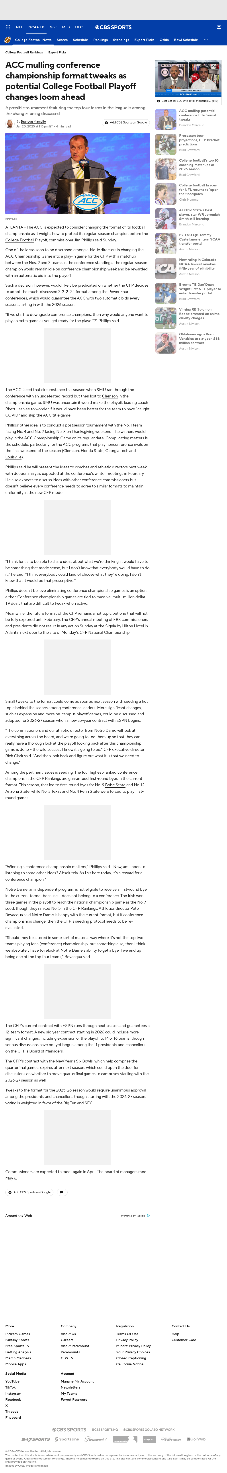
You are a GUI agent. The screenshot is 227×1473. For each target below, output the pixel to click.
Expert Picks (57, 53)
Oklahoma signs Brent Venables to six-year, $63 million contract (199, 338)
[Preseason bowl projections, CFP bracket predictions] (165, 144)
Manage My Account (77, 1381)
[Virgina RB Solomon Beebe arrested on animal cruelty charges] (165, 318)
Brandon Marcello (33, 122)
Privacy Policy (127, 1340)
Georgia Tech (116, 450)
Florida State (92, 450)
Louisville (13, 457)
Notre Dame (105, 730)
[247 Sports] (35, 1438)
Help (175, 1334)
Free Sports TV (17, 1346)
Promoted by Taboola (133, 1215)
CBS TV (67, 1358)
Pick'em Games (17, 1334)
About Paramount (75, 1346)
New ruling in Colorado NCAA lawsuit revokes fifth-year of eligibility (197, 264)
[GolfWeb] (196, 1439)
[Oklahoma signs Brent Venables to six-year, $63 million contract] (165, 343)
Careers (67, 1340)
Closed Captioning (131, 1358)
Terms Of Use (127, 1334)
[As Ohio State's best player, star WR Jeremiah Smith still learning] (165, 218)
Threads (11, 1411)
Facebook (13, 1399)
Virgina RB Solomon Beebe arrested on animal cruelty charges (199, 313)
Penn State (90, 791)
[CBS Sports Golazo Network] (149, 1429)
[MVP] (149, 1437)
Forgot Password (74, 1399)
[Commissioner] (125, 1438)
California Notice (129, 1364)
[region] (188, 78)
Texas (56, 791)
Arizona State (17, 791)
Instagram (13, 1393)
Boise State (115, 785)
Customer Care (184, 1340)
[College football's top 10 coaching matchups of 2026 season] (165, 169)
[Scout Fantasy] (171, 1439)
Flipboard (13, 1417)
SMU (101, 389)
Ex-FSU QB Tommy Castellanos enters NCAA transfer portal (199, 239)
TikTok (10, 1387)
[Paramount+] (96, 1438)
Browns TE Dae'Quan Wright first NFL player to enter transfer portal (200, 288)
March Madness (18, 1358)
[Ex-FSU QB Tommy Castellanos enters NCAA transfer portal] (165, 243)
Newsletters (70, 1387)
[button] (8, 27)
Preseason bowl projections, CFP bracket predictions (199, 139)
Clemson (110, 396)
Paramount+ (70, 1352)
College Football (19, 240)
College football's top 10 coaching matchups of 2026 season (199, 164)
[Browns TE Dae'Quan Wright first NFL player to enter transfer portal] (165, 293)
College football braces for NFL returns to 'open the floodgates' (198, 189)
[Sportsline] (67, 1438)
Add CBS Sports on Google (128, 123)
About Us (68, 1334)
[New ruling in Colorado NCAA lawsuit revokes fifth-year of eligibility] (165, 268)
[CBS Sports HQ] (105, 1429)
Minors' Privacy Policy (133, 1346)
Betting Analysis (18, 1352)
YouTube (12, 1381)
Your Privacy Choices (133, 1352)
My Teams (69, 1393)
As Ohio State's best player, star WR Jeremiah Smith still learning (199, 214)
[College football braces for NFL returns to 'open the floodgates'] (165, 194)
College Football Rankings (24, 53)
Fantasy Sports (17, 1340)
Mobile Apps (15, 1364)
